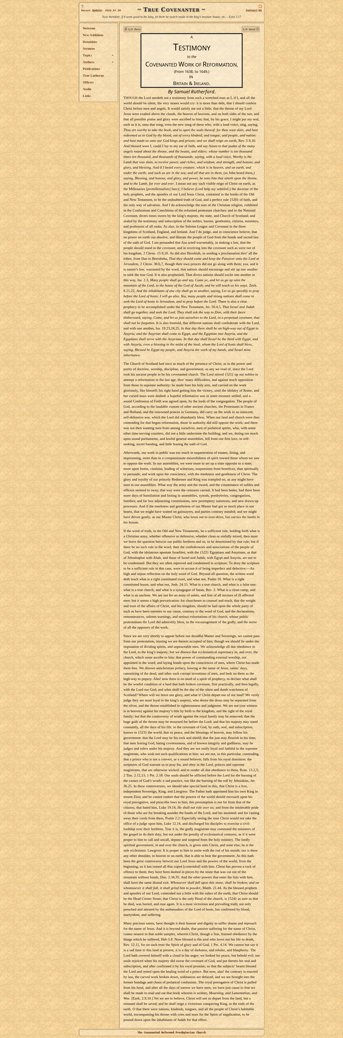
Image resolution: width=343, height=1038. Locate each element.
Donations (90, 41)
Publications (91, 68)
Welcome (89, 28)
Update (97, 10)
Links (87, 96)
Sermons (89, 48)
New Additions (93, 35)
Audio (87, 89)
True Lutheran (93, 75)
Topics (87, 55)
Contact (254, 10)
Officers (88, 82)
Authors (88, 62)
